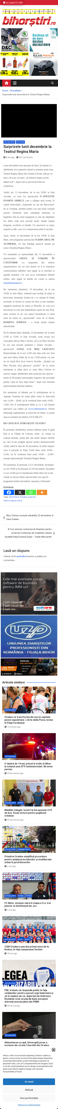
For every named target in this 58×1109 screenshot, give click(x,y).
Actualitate (9, 142)
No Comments (26, 157)
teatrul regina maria (12, 500)
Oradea (23, 497)
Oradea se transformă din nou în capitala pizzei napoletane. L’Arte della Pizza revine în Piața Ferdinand (28, 720)
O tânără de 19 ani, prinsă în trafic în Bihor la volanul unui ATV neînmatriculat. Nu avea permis (28, 766)
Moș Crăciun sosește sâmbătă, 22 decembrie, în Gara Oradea (30, 517)
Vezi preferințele (29, 1098)
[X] (20, 492)
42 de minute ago (15, 820)
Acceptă (29, 1081)
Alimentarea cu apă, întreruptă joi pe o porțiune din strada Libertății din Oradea (26, 1044)
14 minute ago (14, 727)
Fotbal (21, 896)
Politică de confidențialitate (29, 1105)
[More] (42, 492)
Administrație (24, 849)
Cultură (20, 142)
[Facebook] (9, 492)
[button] (53, 1049)
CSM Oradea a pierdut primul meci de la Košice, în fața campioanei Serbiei (26, 948)
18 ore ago (12, 953)
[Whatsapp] (31, 492)
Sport (20, 803)
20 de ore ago (13, 1006)
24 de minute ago (15, 773)
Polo (20, 939)
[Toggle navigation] (15, 83)
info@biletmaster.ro (12, 283)
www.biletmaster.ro (37, 409)
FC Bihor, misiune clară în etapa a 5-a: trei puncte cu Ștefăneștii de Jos (27, 904)
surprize (32, 497)
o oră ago (11, 866)
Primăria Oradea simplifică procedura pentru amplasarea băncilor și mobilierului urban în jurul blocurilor (27, 859)
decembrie (14, 497)
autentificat (21, 556)
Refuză (29, 1090)
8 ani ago (10, 157)
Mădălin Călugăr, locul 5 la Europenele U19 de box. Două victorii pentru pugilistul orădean (28, 813)
